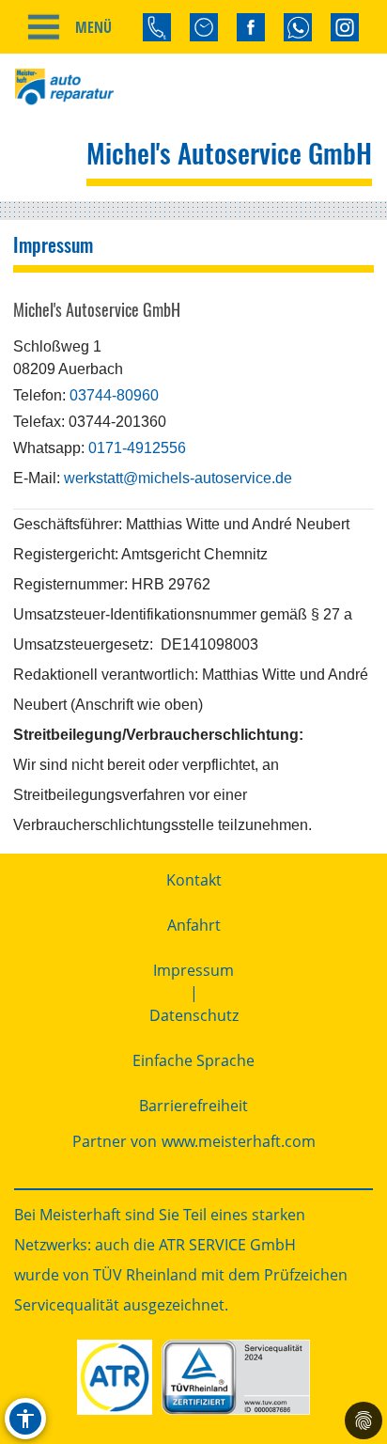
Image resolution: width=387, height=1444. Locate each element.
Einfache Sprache (193, 1060)
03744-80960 (114, 395)
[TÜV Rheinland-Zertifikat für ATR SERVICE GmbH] (235, 1377)
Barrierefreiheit (193, 1105)
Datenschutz (194, 1015)
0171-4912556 (137, 448)
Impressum (193, 970)
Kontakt (194, 880)
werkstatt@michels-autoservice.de (178, 478)
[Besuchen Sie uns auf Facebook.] (251, 27)
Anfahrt (194, 925)
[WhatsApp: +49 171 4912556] (298, 27)
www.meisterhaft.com (239, 1141)
